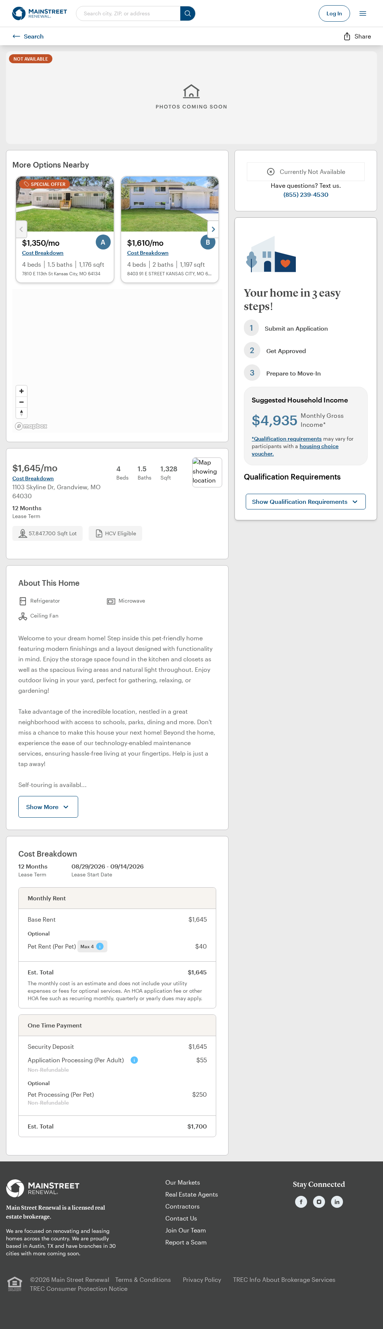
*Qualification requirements (287, 438)
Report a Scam (186, 1242)
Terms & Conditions (143, 1279)
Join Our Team (185, 1230)
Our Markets (182, 1182)
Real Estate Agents (191, 1194)
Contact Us (181, 1218)
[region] (117, 361)
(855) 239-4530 (306, 194)
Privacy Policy (202, 1279)
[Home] (39, 13)
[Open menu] (363, 13)
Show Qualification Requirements (299, 501)
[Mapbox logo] (31, 426)
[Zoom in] (21, 391)
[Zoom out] (21, 401)
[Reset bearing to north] (21, 412)
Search (34, 36)
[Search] (187, 13)
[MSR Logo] (64, 1188)
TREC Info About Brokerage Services (284, 1279)
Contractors (182, 1206)
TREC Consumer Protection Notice (79, 1288)
